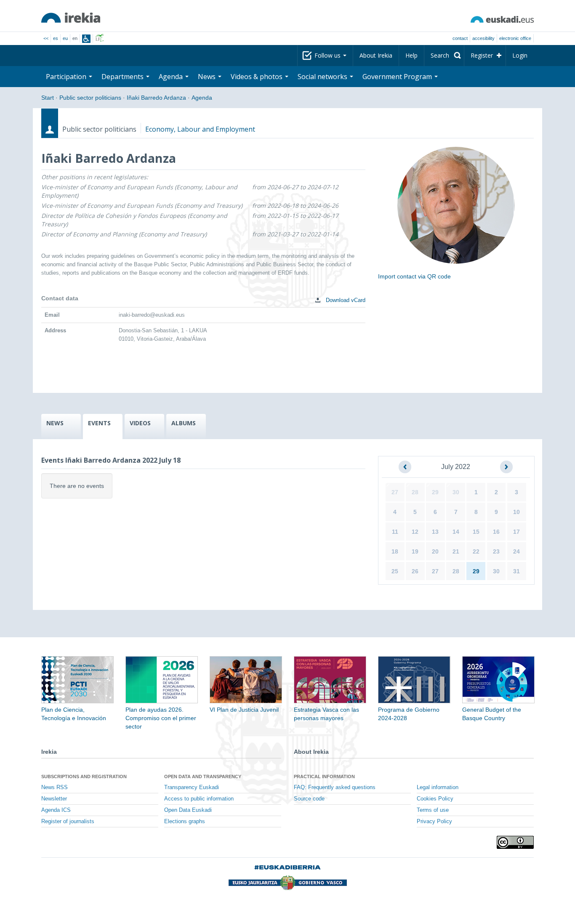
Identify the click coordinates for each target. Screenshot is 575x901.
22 (476, 551)
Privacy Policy (434, 821)
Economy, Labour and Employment (200, 129)
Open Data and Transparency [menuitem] (202, 776)
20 (435, 551)
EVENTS (99, 423)
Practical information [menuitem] (324, 776)
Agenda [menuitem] (171, 76)
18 (394, 551)
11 (395, 531)
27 (394, 492)
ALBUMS (183, 423)
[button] (405, 467)
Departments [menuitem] (123, 76)
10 (516, 512)
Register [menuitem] (482, 55)
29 (435, 492)
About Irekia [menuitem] (375, 55)
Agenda (202, 97)
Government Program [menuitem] (398, 76)
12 (415, 531)
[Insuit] (86, 38)
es (55, 38)
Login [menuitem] (519, 55)
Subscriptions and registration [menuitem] (84, 776)
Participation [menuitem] (67, 76)
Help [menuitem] (411, 55)
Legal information (437, 787)
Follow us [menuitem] (328, 55)
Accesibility (483, 38)
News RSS (54, 787)
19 (415, 551)
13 (435, 531)
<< (45, 38)
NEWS (55, 423)
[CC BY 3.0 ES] (515, 842)
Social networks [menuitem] (323, 76)
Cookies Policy (435, 799)
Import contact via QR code (414, 276)
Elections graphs (184, 821)
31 (516, 571)
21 (456, 551)
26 (415, 571)
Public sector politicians (90, 97)
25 (394, 571)
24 (516, 551)
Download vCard (344, 300)
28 (415, 492)
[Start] (70, 18)
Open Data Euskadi (188, 810)
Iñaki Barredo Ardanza (156, 97)
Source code (309, 799)
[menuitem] (444, 55)
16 (496, 531)
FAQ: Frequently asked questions (334, 787)
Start (47, 97)
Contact (460, 38)
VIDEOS (140, 423)
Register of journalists (67, 821)
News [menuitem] (207, 76)
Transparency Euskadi (191, 787)
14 (456, 531)
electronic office (515, 38)
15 (476, 531)
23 (496, 551)
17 (516, 531)
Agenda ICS (56, 810)
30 (456, 492)
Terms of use (433, 810)
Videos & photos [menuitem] (257, 76)
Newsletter (54, 799)
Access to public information (199, 799)
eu (65, 38)
